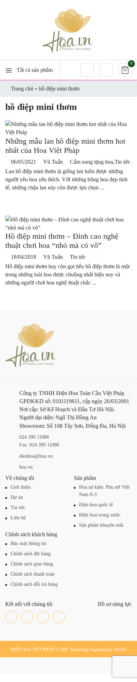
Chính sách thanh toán (32, 574)
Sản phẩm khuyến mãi (101, 525)
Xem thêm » (19, 199)
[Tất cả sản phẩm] (8, 70)
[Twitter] (27, 617)
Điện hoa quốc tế (96, 504)
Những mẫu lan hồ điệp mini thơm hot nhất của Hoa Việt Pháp (65, 146)
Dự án (17, 497)
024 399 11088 (34, 437)
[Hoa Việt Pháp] (68, 30)
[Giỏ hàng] (125, 70)
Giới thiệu (21, 487)
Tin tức (122, 162)
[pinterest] (59, 617)
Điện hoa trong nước (99, 515)
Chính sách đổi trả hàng (34, 584)
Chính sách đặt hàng (31, 553)
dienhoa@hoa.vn (36, 456)
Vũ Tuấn (53, 162)
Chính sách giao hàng (32, 564)
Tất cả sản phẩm (35, 70)
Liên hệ (18, 517)
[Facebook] (11, 617)
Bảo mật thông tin (28, 543)
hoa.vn (26, 467)
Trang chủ (22, 89)
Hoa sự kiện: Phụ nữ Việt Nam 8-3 (104, 490)
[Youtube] (43, 617)
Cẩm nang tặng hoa (91, 162)
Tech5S (120, 649)
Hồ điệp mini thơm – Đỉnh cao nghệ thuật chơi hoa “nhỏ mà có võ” (61, 241)
